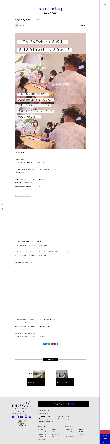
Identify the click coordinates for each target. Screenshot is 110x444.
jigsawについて (69, 429)
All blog (50, 359)
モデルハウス (42, 429)
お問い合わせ (104, 442)
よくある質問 (42, 439)
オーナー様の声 (42, 432)
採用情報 (81, 429)
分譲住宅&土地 (42, 437)
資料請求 (105, 435)
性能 (53, 437)
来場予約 (105, 439)
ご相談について (42, 434)
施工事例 (54, 429)
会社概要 (81, 432)
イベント (105, 432)
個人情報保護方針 (70, 437)
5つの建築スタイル (43, 413)
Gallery (53, 432)
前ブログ (22, 169)
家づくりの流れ (55, 434)
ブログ (67, 434)
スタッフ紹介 (69, 432)
